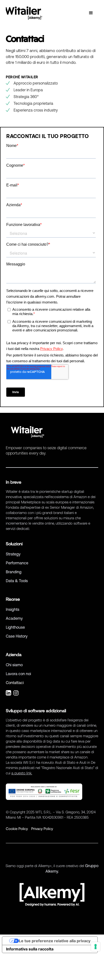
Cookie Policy (17, 829)
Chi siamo (14, 665)
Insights (12, 609)
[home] (24, 13)
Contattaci (15, 682)
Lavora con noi (18, 674)
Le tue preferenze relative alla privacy (54, 940)
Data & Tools (17, 581)
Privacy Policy (42, 829)
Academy (14, 618)
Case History (17, 636)
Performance (17, 563)
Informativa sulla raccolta (29, 949)
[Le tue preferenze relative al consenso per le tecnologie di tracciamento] (95, 946)
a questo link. (21, 773)
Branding (14, 572)
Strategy (13, 554)
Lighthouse (15, 627)
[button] (91, 13)
